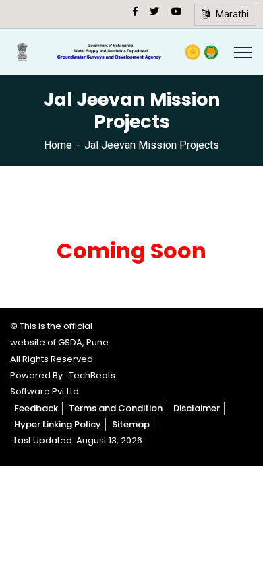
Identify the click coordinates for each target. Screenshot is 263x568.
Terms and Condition (116, 408)
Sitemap (131, 424)
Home (58, 145)
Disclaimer (196, 408)
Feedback (36, 408)
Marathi (229, 14)
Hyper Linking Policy (57, 424)
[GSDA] (116, 51)
